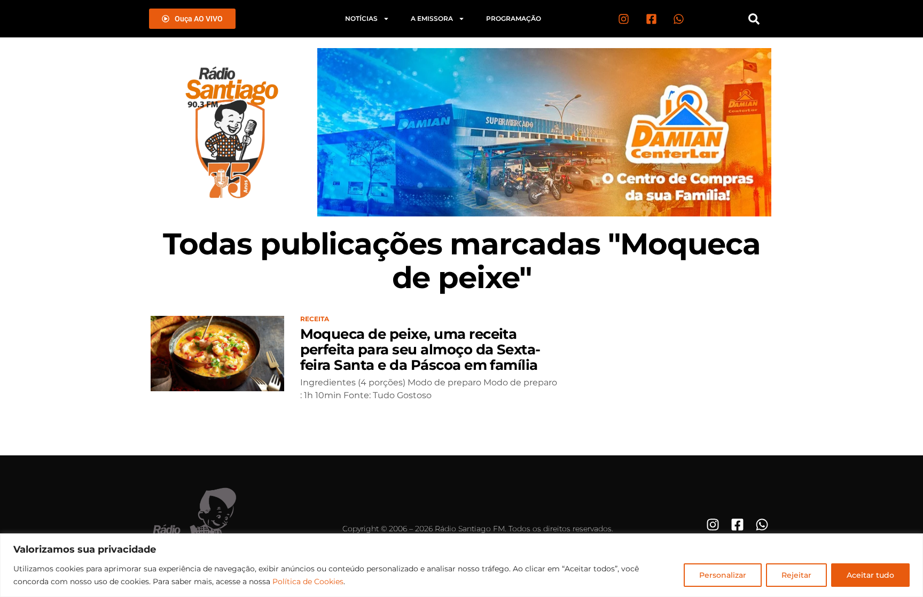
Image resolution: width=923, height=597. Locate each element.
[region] (461, 565)
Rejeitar (796, 575)
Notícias (361, 18)
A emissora (432, 18)
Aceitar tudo (870, 575)
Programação (513, 18)
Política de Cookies (307, 581)
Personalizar (722, 575)
